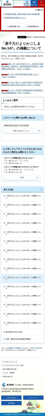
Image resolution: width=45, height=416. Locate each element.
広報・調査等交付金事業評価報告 (18, 339)
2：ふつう (24, 161)
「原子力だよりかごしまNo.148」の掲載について (23, 269)
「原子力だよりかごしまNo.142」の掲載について (23, 324)
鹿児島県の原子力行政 (14, 332)
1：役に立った (11, 161)
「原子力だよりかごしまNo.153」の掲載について (23, 224)
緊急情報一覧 (15, 26)
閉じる (40, 10)
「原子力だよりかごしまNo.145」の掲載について (23, 297)
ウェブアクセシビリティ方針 (13, 365)
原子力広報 (8, 189)
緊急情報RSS (34, 26)
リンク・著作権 (8, 373)
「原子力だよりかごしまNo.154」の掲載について (23, 215)
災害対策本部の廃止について (15, 18)
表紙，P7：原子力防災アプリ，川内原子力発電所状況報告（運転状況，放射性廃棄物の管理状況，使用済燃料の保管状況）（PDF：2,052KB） (22, 66)
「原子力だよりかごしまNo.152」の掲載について (23, 233)
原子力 (33, 348)
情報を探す (34, 5)
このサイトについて (10, 362)
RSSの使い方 (8, 376)
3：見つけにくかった (14, 172)
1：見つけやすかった (14, 169)
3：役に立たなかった (14, 163)
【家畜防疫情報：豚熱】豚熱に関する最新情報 (22, 14)
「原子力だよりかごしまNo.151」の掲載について (23, 242)
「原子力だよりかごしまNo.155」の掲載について (23, 206)
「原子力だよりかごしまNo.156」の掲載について (23, 197)
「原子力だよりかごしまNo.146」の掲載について (23, 288)
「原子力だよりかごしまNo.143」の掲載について (23, 315)
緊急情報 (41, 5)
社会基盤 (10, 348)
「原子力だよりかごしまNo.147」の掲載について (23, 278)
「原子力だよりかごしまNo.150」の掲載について (23, 251)
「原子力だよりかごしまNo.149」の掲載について (23, 260)
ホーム (3, 348)
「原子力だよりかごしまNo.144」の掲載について (23, 306)
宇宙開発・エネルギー (22, 348)
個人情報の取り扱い (10, 369)
